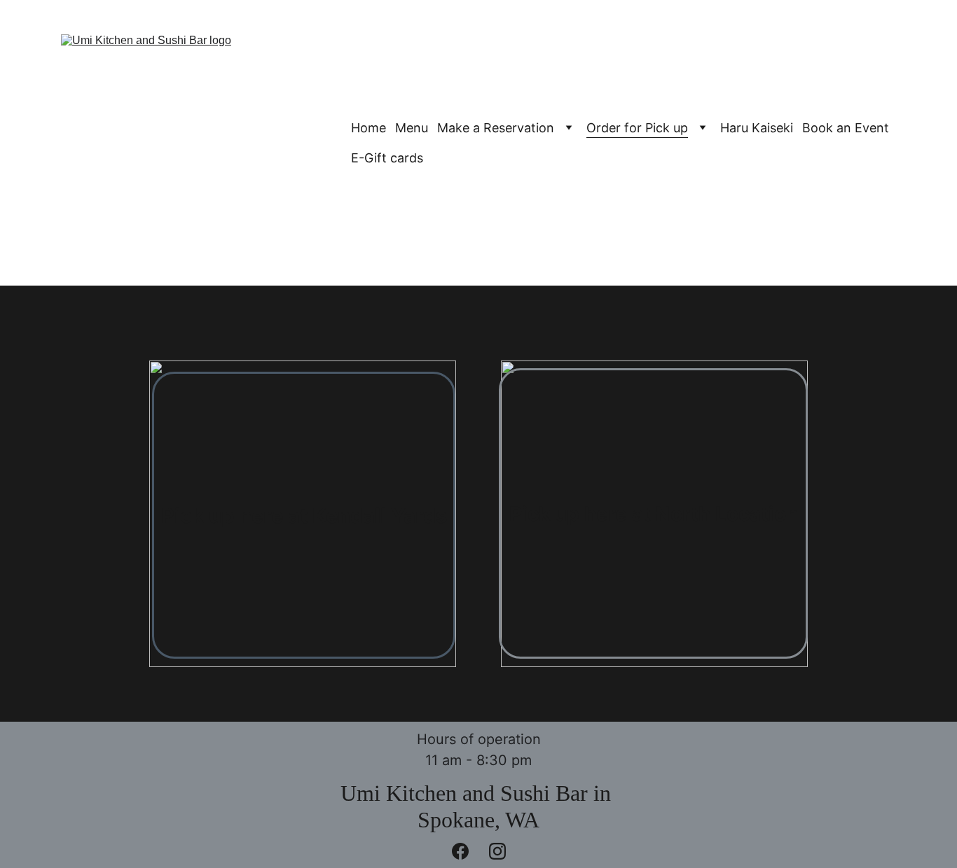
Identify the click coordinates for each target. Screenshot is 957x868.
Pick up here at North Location (653, 514)
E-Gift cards (387, 157)
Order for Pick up (637, 127)
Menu (411, 127)
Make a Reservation (495, 127)
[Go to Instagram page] (497, 851)
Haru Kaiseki (756, 127)
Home (368, 127)
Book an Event (845, 127)
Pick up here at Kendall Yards (304, 515)
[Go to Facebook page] (467, 851)
